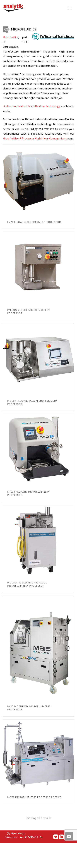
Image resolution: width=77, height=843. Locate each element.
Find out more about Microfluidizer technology (31, 106)
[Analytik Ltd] (14, 8)
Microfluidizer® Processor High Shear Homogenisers (35, 138)
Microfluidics (10, 37)
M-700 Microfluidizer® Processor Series (34, 797)
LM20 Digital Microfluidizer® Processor (34, 222)
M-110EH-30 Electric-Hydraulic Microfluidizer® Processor (27, 584)
